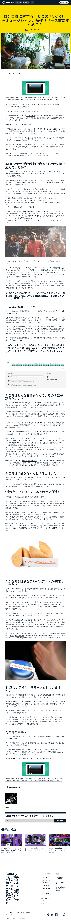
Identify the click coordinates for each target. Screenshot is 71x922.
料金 (42, 903)
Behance (26, 638)
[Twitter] (60, 914)
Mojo (26, 29)
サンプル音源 (45, 885)
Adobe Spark (19, 635)
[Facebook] (56, 914)
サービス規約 (21, 918)
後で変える (9, 512)
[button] (26, 2)
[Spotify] (48, 914)
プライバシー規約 (10, 918)
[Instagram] (64, 914)
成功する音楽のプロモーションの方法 (60, 888)
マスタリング (45, 877)
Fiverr (12, 635)
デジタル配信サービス (29, 460)
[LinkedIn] (52, 914)
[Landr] (9, 913)
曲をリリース (30, 115)
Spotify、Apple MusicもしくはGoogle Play (19, 589)
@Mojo (7, 807)
